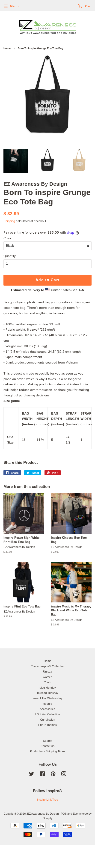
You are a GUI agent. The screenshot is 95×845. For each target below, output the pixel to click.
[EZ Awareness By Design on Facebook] (42, 774)
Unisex (47, 671)
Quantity (9, 256)
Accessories (47, 709)
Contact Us (47, 746)
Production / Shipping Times (47, 751)
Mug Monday (47, 687)
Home (7, 48)
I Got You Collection (47, 714)
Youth (47, 682)
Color (7, 238)
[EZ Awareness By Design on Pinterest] (53, 774)
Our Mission (47, 719)
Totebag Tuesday (47, 693)
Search (47, 740)
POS (64, 813)
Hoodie (47, 703)
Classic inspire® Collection (48, 666)
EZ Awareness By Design (43, 813)
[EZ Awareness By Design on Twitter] (31, 774)
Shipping (9, 221)
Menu (14, 6)
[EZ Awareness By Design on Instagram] (63, 774)
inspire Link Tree (47, 799)
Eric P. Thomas (47, 725)
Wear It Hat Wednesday (47, 698)
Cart (88, 6)
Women (47, 677)
